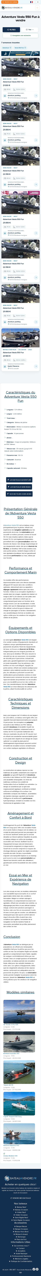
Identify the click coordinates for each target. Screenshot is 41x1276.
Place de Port (22, 1239)
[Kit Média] (20, 1273)
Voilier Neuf (21, 1212)
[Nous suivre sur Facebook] (34, 1270)
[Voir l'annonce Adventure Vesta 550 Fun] (36, 96)
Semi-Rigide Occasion (21, 1220)
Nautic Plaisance (13, 366)
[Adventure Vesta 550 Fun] (20, 67)
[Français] (32, 2)
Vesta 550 (15, 525)
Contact (21, 1248)
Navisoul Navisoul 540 (11, 1145)
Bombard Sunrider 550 (11, 1053)
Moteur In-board (22, 1234)
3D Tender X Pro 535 (10, 1025)
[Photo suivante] (36, 67)
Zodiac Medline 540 (10, 1156)
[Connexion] (38, 2)
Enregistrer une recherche (22, 35)
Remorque (21, 1237)
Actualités (21, 1251)
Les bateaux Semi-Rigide (20, 487)
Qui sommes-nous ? (21, 1246)
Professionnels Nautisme (21, 1256)
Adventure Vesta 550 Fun (13, 82)
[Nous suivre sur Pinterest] (37, 1270)
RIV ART (12, 1270)
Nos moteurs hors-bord (20, 494)
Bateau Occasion (21, 1210)
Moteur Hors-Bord (21, 1232)
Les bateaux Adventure (20, 480)
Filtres (13, 30)
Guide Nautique (21, 1253)
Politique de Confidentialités (21, 1261)
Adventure (7, 525)
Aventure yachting (14, 95)
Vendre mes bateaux (21, 1198)
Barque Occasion (21, 1229)
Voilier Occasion (22, 1215)
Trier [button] (29, 30)
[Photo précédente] (4, 67)
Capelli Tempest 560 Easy (12, 1116)
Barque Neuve (21, 1226)
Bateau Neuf (21, 1207)
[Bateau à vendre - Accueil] (12, 8)
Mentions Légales (21, 1259)
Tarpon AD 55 (8, 1085)
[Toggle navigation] (37, 7)
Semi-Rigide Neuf (21, 1217)
